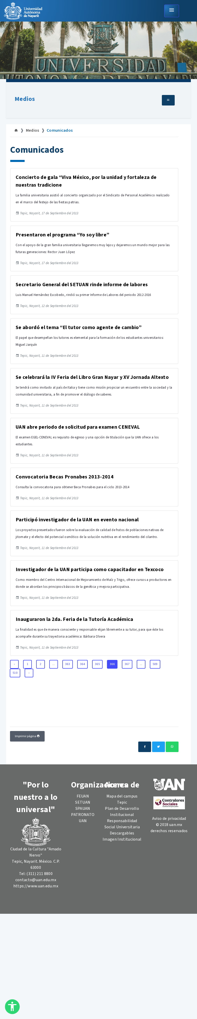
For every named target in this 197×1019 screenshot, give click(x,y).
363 (67, 664)
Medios (25, 98)
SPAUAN (82, 808)
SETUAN (82, 802)
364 (82, 664)
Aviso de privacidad (169, 818)
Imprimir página (26, 736)
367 (127, 664)
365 (97, 664)
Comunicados (60, 130)
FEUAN (83, 796)
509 (155, 664)
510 (15, 673)
